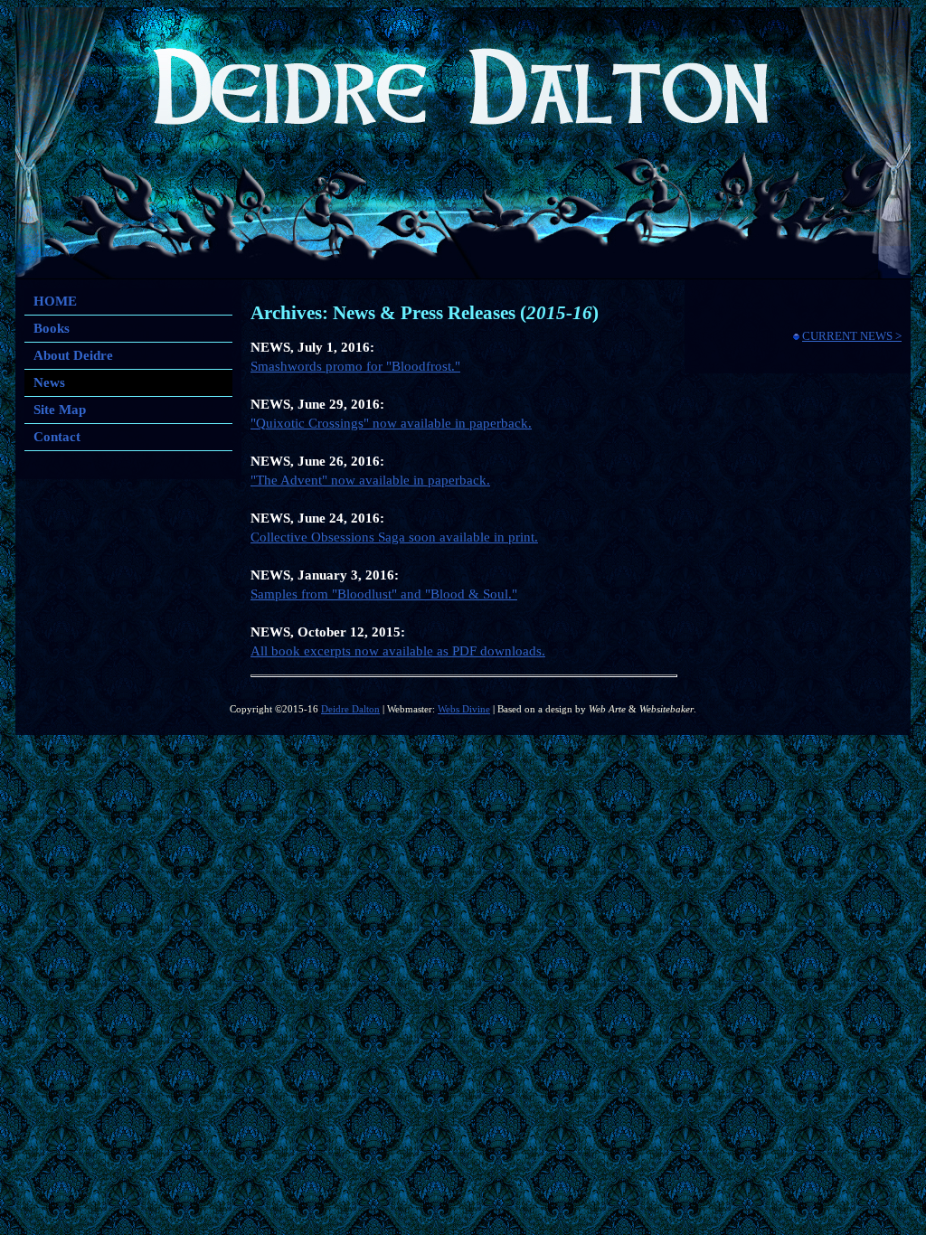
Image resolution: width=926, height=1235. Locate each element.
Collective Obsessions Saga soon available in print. (394, 537)
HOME (55, 301)
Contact (56, 436)
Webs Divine (464, 709)
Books (51, 328)
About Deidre (73, 355)
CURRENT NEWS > (852, 336)
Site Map (59, 409)
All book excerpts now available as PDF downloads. (397, 651)
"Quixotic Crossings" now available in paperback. (391, 423)
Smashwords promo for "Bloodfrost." (355, 366)
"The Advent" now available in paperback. (370, 480)
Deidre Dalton (350, 709)
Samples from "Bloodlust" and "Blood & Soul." (383, 594)
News (49, 382)
